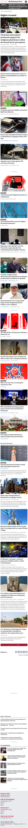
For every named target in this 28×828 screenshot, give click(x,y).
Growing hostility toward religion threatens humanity (13, 222)
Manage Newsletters (5, 795)
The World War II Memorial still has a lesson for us (14, 333)
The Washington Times (6, 801)
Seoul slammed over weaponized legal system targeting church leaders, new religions (12, 302)
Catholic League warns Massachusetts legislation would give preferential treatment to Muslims (14, 276)
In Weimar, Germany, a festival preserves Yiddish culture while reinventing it (12, 561)
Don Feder (4, 386)
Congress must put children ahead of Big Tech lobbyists (14, 111)
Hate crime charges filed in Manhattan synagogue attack (11, 496)
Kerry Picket (4, 280)
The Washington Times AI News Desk (10, 140)
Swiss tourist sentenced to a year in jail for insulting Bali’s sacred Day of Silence (13, 75)
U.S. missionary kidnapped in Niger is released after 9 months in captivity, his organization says (13, 631)
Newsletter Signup (5, 796)
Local (2, 803)
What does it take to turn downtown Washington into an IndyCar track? (18, 6)
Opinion (3, 802)
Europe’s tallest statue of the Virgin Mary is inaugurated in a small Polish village (14, 528)
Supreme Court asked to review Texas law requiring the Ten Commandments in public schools (13, 248)
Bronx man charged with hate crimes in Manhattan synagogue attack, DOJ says (14, 136)
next (18, 644)
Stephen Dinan (5, 165)
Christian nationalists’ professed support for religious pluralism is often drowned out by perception (13, 38)
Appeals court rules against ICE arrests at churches (12, 162)
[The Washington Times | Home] (16, 2)
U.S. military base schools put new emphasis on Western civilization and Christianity (13, 595)
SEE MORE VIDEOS (23, 655)
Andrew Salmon (5, 306)
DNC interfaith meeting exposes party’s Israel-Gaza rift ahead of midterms (12, 408)
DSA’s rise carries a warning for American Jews (12, 383)
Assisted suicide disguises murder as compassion (14, 196)
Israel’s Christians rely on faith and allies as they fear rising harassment (14, 357)
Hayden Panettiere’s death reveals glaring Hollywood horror (13, 465)
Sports (2, 805)
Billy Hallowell (5, 438)
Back (5, 1)
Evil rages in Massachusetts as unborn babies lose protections (12, 435)
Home (2, 11)
